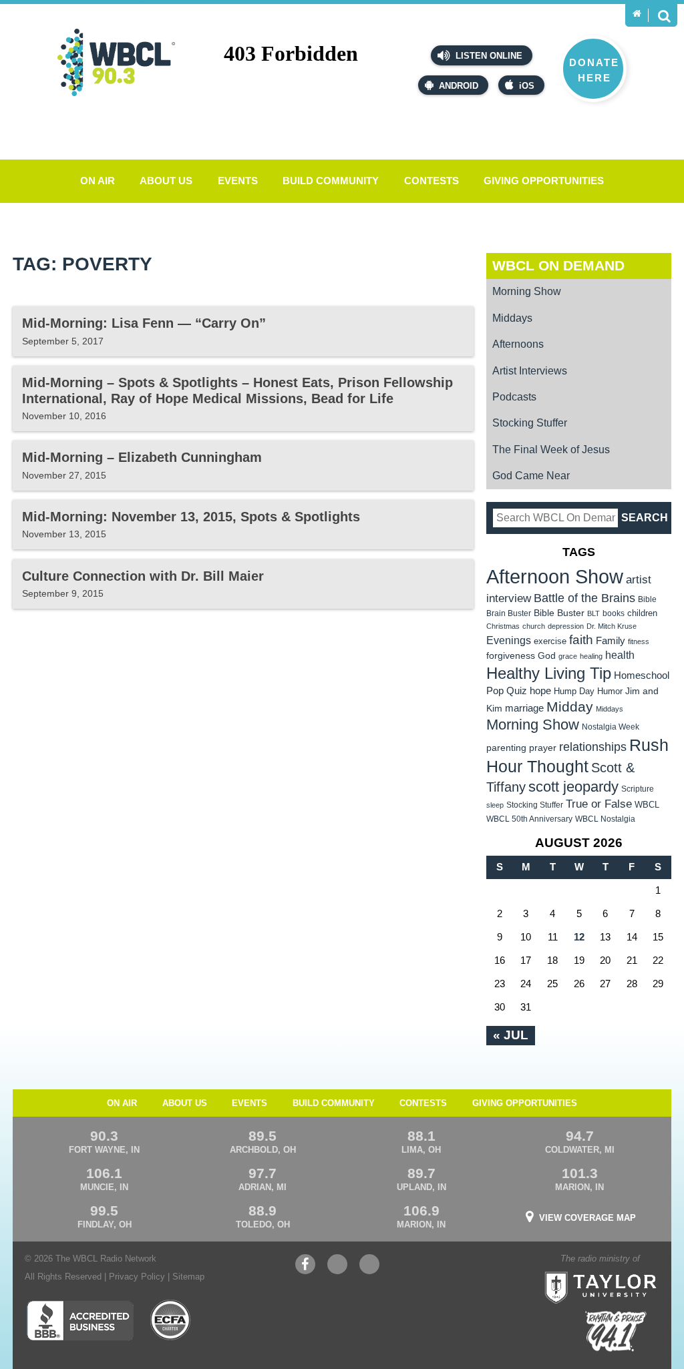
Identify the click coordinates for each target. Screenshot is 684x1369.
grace (567, 656)
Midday (569, 706)
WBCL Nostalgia (605, 819)
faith (581, 640)
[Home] (637, 14)
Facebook (305, 1271)
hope (540, 691)
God (547, 656)
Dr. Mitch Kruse (611, 626)
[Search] (664, 15)
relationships (593, 747)
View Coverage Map (587, 1217)
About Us (166, 180)
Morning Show (526, 291)
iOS (526, 86)
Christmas (503, 626)
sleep (495, 805)
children (642, 613)
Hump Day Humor (588, 691)
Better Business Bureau (80, 1320)
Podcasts (514, 396)
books (614, 613)
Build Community (331, 180)
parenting (506, 747)
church (533, 626)
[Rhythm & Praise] (615, 1331)
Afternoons (518, 344)
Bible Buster (559, 613)
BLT (593, 613)
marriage (524, 708)
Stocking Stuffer (529, 423)
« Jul (510, 1035)
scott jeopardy (573, 786)
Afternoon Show (554, 576)
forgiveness (510, 656)
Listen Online (487, 56)
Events (238, 180)
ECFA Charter (171, 1320)
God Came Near (531, 475)
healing (591, 656)
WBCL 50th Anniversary (529, 819)
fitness (638, 641)
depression (566, 626)
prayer (542, 747)
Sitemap (188, 1277)
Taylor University (626, 1271)
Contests (431, 180)
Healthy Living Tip (548, 673)
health (620, 655)
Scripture (637, 788)
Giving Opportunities (544, 180)
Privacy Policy (137, 1277)
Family (610, 640)
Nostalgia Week (610, 727)
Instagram (369, 1271)
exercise (550, 641)
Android (458, 86)
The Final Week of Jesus (551, 449)
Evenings (508, 640)
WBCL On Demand (558, 265)
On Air (97, 180)
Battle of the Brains (584, 598)
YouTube (337, 1271)
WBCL (647, 805)
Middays (512, 318)
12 (579, 936)
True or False (599, 803)
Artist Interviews (529, 370)
